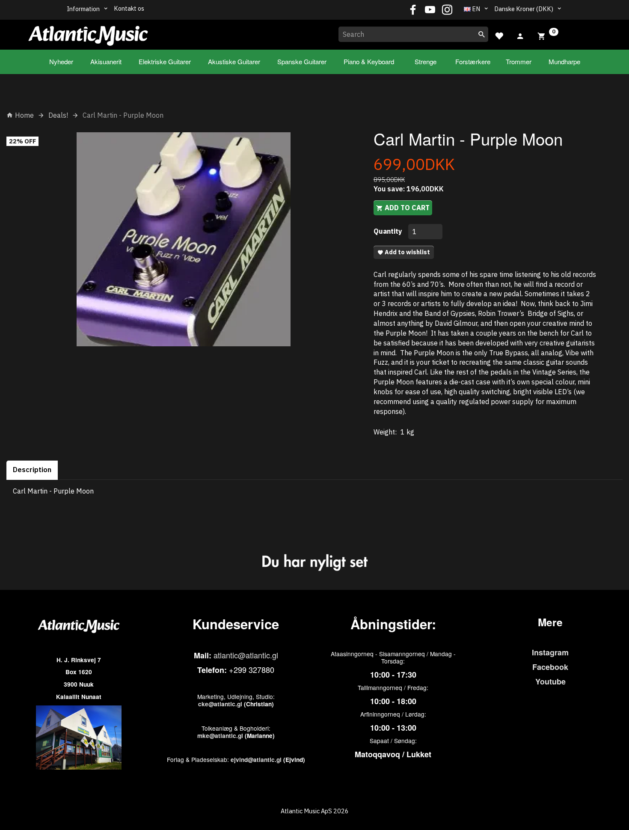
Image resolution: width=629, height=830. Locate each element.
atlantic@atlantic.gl (246, 654)
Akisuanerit (106, 61)
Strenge (425, 61)
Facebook (550, 666)
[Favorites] (499, 35)
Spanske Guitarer (301, 61)
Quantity (389, 231)
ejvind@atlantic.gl (256, 760)
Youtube (550, 681)
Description (32, 469)
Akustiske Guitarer (234, 61)
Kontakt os (129, 8)
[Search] (482, 34)
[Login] (520, 35)
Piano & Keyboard (369, 61)
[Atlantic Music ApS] (88, 33)
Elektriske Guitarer (165, 61)
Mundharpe (564, 61)
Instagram (550, 652)
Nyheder (61, 61)
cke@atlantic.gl (220, 704)
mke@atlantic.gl (220, 736)
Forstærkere (472, 61)
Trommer (518, 61)
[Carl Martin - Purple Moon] (183, 239)
